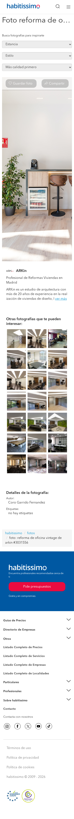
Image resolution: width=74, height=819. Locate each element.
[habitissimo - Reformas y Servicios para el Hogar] (18, 7)
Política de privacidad (23, 757)
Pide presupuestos (37, 812)
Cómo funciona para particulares (24, 687)
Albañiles (9, 667)
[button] (37, 621)
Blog (6, 643)
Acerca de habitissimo (17, 705)
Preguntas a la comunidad (20, 648)
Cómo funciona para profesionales (26, 696)
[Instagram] (7, 726)
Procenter (9, 656)
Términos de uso (19, 748)
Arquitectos (10, 671)
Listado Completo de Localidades (26, 673)
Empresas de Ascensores (19, 634)
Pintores (8, 659)
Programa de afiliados (17, 713)
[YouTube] (38, 726)
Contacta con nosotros (18, 716)
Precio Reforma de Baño (19, 625)
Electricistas (10, 663)
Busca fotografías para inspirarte (23, 35)
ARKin (21, 271)
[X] (28, 726)
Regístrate (9, 691)
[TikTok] (49, 726)
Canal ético (10, 709)
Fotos (6, 652)
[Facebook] (17, 726)
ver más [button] (61, 299)
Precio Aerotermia (15, 629)
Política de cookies (20, 767)
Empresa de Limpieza (17, 638)
